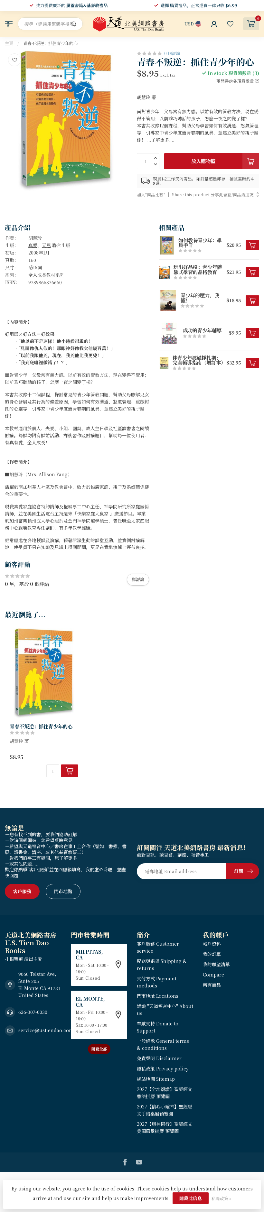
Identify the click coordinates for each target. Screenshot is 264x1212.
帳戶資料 (212, 943)
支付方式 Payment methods (156, 982)
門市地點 (63, 891)
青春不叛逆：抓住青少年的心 (50, 43)
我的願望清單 (216, 964)
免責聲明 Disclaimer (159, 1058)
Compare (213, 974)
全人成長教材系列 (46, 275)
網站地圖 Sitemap (156, 1079)
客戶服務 (22, 891)
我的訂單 (212, 954)
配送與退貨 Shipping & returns (162, 964)
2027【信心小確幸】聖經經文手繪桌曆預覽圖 (164, 1110)
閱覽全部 (99, 1048)
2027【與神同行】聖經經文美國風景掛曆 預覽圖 (164, 1127)
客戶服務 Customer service (158, 947)
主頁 (9, 43)
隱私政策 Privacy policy (163, 1068)
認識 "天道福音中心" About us (165, 1009)
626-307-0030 (32, 1012)
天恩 (46, 245)
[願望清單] (230, 23)
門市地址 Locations (157, 996)
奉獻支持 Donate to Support (157, 1027)
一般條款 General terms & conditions (163, 1044)
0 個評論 (172, 53)
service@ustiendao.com (46, 1030)
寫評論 (138, 579)
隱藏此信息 (190, 1198)
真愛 (32, 245)
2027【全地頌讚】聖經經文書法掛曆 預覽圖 (164, 1092)
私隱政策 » (221, 1198)
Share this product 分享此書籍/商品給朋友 (213, 194)
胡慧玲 (35, 238)
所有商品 (212, 985)
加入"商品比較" (151, 194)
